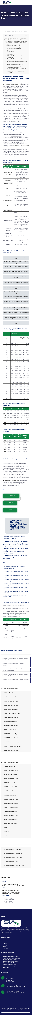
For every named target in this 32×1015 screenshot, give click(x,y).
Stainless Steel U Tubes (11, 861)
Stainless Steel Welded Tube (11, 961)
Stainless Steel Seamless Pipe (11, 956)
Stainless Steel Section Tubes (13, 857)
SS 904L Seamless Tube (11, 836)
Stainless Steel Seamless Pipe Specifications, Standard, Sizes (14, 47)
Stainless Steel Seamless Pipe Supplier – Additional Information (17, 66)
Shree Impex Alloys (10, 1008)
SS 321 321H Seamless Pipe (12, 742)
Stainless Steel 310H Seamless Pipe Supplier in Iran (16, 283)
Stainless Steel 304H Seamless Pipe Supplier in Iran (16, 267)
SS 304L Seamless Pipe (11, 705)
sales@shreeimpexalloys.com (10, 893)
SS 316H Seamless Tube (11, 803)
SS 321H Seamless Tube (11, 824)
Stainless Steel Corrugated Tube (14, 865)
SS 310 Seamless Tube (10, 783)
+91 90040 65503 (9, 900)
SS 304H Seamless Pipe (11, 701)
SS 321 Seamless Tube (10, 819)
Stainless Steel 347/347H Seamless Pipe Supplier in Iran (16, 318)
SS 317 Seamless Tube (10, 811)
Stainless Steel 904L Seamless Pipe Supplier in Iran (16, 322)
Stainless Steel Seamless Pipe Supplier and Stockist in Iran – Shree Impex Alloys (15, 38)
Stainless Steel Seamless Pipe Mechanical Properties (16, 59)
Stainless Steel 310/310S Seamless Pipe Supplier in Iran (16, 276)
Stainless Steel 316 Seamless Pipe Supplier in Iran (16, 287)
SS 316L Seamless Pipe (10, 730)
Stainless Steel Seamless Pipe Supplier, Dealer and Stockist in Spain (16, 659)
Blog (4, 946)
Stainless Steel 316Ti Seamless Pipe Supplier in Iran (16, 302)
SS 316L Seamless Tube (11, 799)
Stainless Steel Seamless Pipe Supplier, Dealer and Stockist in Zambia (16, 675)
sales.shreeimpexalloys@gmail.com (12, 892)
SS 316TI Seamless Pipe (11, 734)
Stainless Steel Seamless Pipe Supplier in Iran (16, 83)
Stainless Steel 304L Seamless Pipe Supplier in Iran (16, 262)
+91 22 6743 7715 (9, 901)
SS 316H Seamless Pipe (11, 725)
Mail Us (10, 503)
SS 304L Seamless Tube (11, 774)
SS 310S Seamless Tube (11, 787)
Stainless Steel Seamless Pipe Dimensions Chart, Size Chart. (16, 53)
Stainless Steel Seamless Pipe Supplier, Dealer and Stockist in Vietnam (16, 680)
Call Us (10, 510)
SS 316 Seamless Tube (10, 795)
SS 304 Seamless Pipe (10, 697)
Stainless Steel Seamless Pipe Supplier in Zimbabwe (13, 664)
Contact (5, 948)
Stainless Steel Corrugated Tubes (12, 966)
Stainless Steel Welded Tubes (13, 853)
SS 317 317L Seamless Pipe (11, 738)
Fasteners (6, 967)
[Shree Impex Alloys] (7, 2)
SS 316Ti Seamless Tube (11, 807)
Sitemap (23, 1010)
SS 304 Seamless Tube (11, 770)
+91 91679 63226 (8, 898)
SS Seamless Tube (9, 766)
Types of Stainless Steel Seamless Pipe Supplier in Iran (16, 50)
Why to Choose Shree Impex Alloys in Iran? (17, 61)
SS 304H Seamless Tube (11, 779)
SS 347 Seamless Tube (11, 828)
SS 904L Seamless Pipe (11, 750)
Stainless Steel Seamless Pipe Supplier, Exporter (17, 72)
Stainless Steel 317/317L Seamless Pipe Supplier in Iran (16, 308)
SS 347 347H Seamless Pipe (12, 746)
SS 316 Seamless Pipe (10, 721)
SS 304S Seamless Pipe (11, 709)
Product (5, 945)
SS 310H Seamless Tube (11, 791)
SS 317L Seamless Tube (11, 815)
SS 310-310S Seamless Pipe (12, 713)
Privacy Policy (16, 1010)
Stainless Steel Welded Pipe (12, 849)
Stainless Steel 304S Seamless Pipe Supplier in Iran (16, 272)
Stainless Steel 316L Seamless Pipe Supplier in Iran (16, 292)
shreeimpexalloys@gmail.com (11, 480)
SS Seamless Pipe (9, 693)
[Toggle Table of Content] (25, 36)
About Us (5, 943)
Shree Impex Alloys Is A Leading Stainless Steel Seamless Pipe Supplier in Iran (16, 63)
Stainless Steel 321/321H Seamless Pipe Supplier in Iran (16, 313)
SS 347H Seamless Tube (11, 832)
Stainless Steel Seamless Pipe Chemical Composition (16, 56)
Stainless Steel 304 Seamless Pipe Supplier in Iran (16, 257)
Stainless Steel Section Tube (10, 963)
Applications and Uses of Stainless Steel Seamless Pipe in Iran (17, 69)
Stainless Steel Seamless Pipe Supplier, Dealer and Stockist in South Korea (16, 669)
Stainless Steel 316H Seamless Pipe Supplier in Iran (16, 297)
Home (5, 942)
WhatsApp (12, 496)
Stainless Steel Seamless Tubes (11, 958)
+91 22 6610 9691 (8, 903)
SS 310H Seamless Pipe (11, 717)
